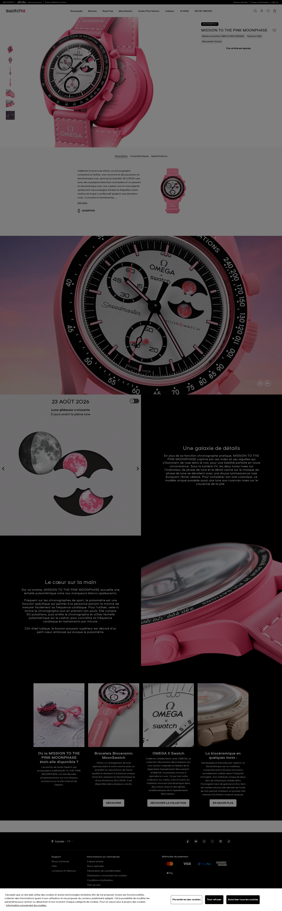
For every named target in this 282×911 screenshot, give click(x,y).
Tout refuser (214, 899)
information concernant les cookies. (26, 905)
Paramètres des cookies (186, 899)
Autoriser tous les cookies (243, 899)
